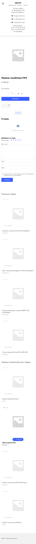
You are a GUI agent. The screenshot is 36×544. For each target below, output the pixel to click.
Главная (3, 75)
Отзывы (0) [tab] (18, 112)
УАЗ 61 (18, 3)
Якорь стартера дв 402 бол (11, 522)
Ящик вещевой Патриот (10, 399)
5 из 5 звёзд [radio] (20, 140)
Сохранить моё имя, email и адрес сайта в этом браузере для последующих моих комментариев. (19, 174)
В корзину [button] (19, 439)
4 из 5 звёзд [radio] (18, 140)
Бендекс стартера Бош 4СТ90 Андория (16, 231)
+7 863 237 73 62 (19, 22)
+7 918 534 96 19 (19, 19)
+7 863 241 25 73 (19, 16)
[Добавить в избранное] (18, 93)
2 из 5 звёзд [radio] (14, 140)
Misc (8, 75)
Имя (3, 161)
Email (3, 167)
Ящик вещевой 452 (9, 443)
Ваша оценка (5, 140)
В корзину (15, 99)
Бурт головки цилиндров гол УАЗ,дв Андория (17, 270)
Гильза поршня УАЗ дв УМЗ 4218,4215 (15, 352)
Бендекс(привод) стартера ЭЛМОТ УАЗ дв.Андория (15, 311)
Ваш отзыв (4, 144)
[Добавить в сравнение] (22, 93)
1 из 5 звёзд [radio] (11, 140)
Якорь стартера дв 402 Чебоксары (14, 482)
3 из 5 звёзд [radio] (16, 140)
